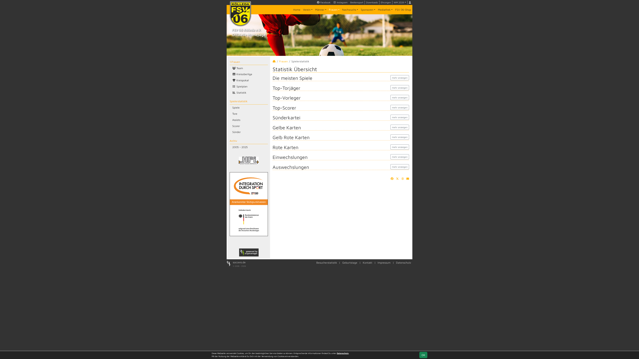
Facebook (325, 2)
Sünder (236, 131)
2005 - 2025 (240, 147)
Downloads (372, 2)
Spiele (236, 107)
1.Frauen (235, 61)
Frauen (333, 9)
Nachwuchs (349, 9)
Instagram (342, 2)
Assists (236, 119)
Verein (307, 9)
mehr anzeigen (400, 77)
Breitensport (356, 2)
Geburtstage (349, 262)
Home (296, 9)
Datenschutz (403, 262)
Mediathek (384, 9)
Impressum (384, 262)
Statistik (241, 92)
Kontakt (367, 262)
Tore (234, 113)
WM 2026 (399, 2)
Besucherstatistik (326, 262)
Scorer (236, 125)
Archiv (233, 140)
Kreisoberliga (244, 74)
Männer (319, 9)
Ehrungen (386, 2)
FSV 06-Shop (403, 9)
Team (239, 68)
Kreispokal (242, 80)
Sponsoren (367, 9)
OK (423, 355)
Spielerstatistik (238, 101)
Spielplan (241, 86)
